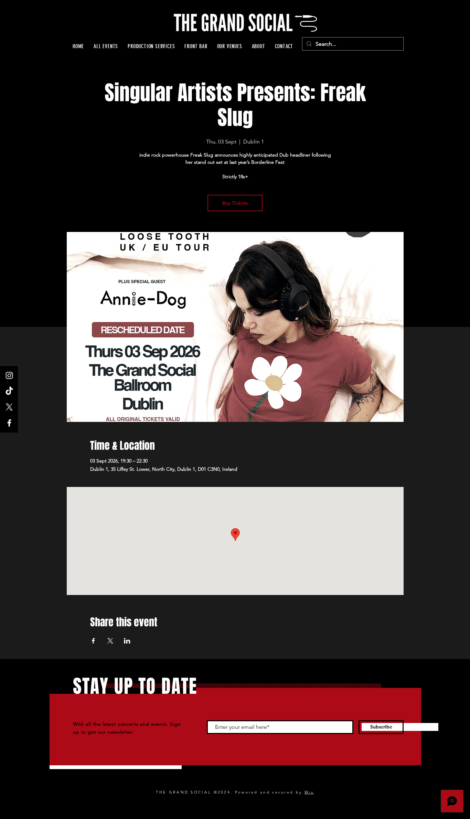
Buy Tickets (235, 203)
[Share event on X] (110, 641)
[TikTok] (9, 391)
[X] (9, 407)
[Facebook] (9, 423)
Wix (309, 792)
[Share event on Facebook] (93, 641)
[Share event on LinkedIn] (127, 641)
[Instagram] (9, 375)
